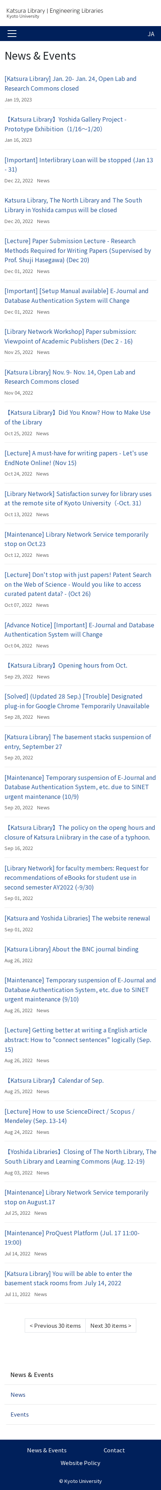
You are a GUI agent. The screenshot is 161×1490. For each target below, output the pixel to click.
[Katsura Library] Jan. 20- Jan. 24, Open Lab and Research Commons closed (70, 83)
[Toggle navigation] (11, 33)
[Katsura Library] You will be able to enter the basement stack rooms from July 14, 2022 (68, 1278)
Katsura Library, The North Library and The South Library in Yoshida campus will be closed (73, 204)
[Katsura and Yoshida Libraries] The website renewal (77, 917)
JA (151, 34)
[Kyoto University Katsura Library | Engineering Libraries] (64, 13)
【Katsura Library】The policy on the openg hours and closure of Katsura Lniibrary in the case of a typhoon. (79, 832)
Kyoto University (83, 1480)
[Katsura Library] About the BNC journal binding (71, 948)
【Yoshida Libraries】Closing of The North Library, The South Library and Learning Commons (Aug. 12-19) (80, 1156)
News (43, 180)
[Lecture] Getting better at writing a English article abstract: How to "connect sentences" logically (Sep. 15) (77, 1039)
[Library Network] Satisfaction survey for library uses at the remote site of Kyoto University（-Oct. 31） (78, 498)
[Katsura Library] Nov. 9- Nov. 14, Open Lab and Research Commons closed (70, 376)
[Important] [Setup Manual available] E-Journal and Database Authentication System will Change (76, 295)
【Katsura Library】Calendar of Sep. (54, 1080)
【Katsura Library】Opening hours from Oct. (65, 665)
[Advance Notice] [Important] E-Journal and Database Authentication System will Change (79, 629)
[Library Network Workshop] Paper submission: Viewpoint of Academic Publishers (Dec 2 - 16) (70, 336)
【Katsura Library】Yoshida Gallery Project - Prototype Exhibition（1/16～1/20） (65, 124)
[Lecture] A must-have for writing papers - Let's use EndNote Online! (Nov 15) (76, 457)
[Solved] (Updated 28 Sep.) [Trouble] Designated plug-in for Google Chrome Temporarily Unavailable (76, 700)
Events (19, 1414)
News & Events (32, 1374)
